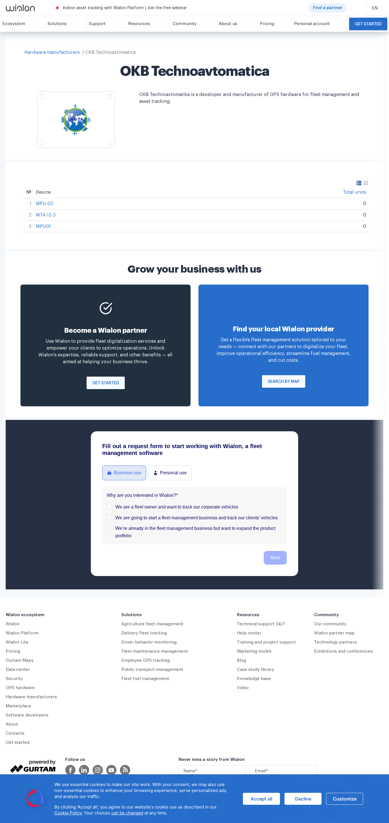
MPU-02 (44, 203)
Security (14, 679)
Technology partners (335, 642)
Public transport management (152, 669)
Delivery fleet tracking (144, 633)
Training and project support (266, 642)
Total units (354, 192)
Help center (249, 633)
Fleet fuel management (145, 679)
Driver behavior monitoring (149, 642)
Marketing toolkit (254, 651)
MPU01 (43, 226)
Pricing (13, 651)
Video (243, 688)
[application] (194, 798)
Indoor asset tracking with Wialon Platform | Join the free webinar (125, 8)
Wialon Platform (22, 633)
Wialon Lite (17, 642)
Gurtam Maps (20, 660)
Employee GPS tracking (145, 660)
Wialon (12, 624)
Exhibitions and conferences (343, 651)
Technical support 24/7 (261, 624)
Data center (18, 669)
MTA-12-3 (46, 215)
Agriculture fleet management (152, 624)
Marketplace (18, 706)
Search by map (284, 382)
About (12, 724)
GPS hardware (20, 688)
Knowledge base (254, 679)
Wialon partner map (334, 633)
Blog (241, 660)
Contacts (15, 733)
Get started (368, 24)
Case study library (255, 669)
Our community (330, 624)
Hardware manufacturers (52, 52)
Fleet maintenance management (154, 651)
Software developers (27, 715)
